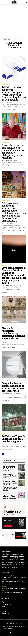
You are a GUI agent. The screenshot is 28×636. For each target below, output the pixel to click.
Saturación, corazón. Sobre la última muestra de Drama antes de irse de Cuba (9, 496)
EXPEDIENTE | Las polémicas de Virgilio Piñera (10, 476)
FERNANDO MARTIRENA (7, 160)
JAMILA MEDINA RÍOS (6, 444)
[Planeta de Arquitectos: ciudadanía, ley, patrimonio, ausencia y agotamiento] (14, 309)
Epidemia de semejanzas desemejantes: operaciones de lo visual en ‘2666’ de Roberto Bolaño (13, 583)
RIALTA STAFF (5, 102)
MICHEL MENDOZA (5, 593)
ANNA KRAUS (4, 586)
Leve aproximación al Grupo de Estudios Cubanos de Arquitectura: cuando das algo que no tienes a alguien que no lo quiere (14, 275)
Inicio (4, 38)
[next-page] (9, 454)
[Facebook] (10, 632)
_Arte (4, 464)
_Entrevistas (5, 142)
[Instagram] (14, 632)
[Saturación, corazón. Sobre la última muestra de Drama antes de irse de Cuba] (21, 495)
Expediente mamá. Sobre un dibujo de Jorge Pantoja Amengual (9, 468)
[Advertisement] (14, 18)
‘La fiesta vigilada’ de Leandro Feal (12, 592)
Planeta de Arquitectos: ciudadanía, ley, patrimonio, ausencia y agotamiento (13, 333)
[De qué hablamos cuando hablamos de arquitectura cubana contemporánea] (14, 364)
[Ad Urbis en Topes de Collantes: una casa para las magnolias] (14, 417)
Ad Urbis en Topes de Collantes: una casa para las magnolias (13, 439)
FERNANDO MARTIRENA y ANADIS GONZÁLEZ (12, 341)
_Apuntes (4, 265)
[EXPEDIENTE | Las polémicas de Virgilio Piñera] (21, 475)
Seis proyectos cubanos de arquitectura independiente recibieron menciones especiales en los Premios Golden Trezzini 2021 (14, 212)
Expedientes (5, 473)
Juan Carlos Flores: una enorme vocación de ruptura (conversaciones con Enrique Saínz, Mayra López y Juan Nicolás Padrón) (10, 486)
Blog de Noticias (6, 84)
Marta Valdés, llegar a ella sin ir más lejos (14, 588)
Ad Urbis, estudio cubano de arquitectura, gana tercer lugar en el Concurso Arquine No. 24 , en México (14, 93)
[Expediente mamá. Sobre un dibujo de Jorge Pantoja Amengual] (21, 467)
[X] (17, 632)
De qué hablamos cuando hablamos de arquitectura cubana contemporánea (13, 387)
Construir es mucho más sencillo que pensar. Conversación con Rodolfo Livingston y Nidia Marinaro (13, 151)
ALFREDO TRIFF (4, 579)
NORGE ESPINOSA (5, 590)
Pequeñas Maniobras (7, 325)
